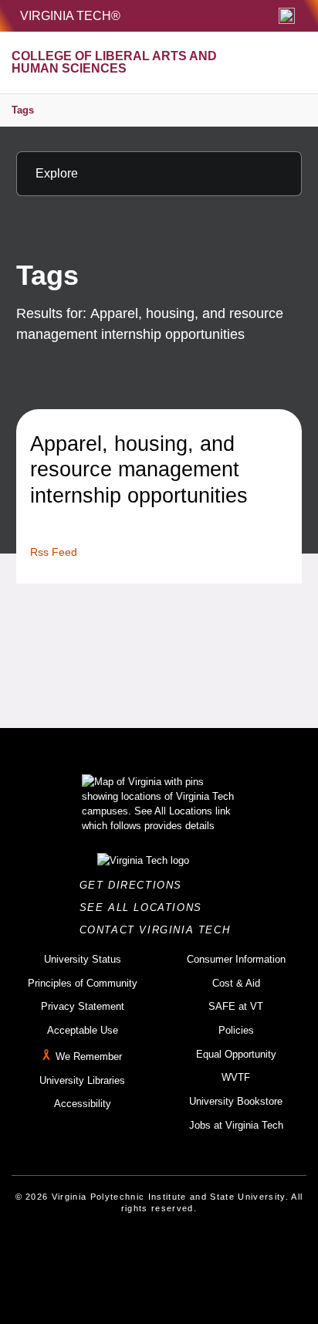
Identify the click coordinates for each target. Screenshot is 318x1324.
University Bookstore (235, 1101)
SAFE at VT (235, 1006)
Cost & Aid (236, 983)
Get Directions (135, 885)
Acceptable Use (82, 1030)
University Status (82, 959)
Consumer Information (236, 959)
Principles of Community (82, 983)
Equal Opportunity (236, 1054)
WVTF (236, 1077)
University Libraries (82, 1080)
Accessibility (82, 1103)
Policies (236, 1030)
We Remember (89, 1056)
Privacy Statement (82, 1006)
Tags (23, 110)
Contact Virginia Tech (159, 930)
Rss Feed (53, 552)
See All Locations (145, 907)
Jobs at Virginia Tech (236, 1125)
